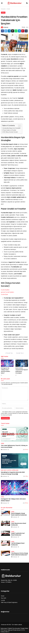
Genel (8, 9)
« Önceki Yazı (9, 353)
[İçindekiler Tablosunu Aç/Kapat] (19, 125)
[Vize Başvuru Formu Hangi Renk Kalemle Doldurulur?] (5, 553)
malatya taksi (4, 631)
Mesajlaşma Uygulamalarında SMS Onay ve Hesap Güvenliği (13, 473)
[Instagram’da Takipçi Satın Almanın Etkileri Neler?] (7, 363)
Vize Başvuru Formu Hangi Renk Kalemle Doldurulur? (19, 554)
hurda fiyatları (5, 290)
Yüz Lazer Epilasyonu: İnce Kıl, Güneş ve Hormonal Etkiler (14, 446)
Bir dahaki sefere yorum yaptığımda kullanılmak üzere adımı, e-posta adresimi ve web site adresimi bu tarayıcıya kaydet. (14, 413)
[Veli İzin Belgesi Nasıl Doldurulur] (5, 543)
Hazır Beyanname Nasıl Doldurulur (18, 524)
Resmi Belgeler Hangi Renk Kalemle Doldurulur (19, 514)
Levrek (3, 600)
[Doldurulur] (14, 3)
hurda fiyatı (4, 294)
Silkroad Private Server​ (14, 630)
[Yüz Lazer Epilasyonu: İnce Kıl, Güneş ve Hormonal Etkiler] (14, 434)
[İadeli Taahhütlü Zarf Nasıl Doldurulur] (5, 533)
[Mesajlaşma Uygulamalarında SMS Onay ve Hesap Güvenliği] (14, 460)
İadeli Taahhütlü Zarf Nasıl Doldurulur (18, 534)
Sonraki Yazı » (20, 353)
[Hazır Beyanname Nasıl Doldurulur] (5, 523)
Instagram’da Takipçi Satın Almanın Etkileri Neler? (5, 370)
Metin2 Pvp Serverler (14, 628)
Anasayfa (3, 9)
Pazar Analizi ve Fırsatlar (9, 130)
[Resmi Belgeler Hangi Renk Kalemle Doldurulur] (5, 513)
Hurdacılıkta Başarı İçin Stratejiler (12, 128)
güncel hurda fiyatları (7, 292)
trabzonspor (4, 628)
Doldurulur (5, 27)
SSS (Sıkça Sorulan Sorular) (10, 132)
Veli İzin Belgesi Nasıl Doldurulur (17, 544)
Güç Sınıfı (3, 598)
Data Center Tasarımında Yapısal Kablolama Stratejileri (21, 370)
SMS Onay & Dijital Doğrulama (9, 602)
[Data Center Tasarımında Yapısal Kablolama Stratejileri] (21, 363)
